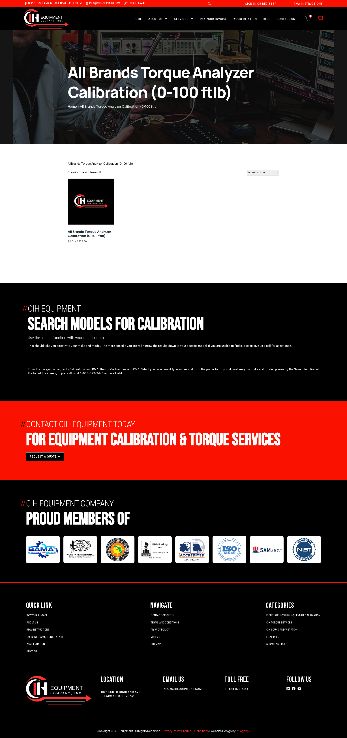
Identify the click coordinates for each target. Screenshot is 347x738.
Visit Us (155, 636)
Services (181, 19)
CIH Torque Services (279, 622)
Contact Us (286, 19)
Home (138, 19)
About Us (155, 19)
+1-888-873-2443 (236, 689)
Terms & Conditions (196, 731)
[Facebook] (293, 688)
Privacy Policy (160, 629)
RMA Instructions (38, 629)
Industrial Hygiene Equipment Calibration (293, 615)
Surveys (32, 651)
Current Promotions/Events (45, 636)
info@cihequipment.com (182, 689)
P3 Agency (243, 731)
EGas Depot (273, 636)
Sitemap (156, 644)
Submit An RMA (275, 644)
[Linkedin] (288, 688)
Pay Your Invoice (213, 19)
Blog (267, 19)
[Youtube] (299, 688)
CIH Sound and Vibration (282, 629)
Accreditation (245, 19)
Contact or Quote (162, 615)
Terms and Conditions (165, 622)
